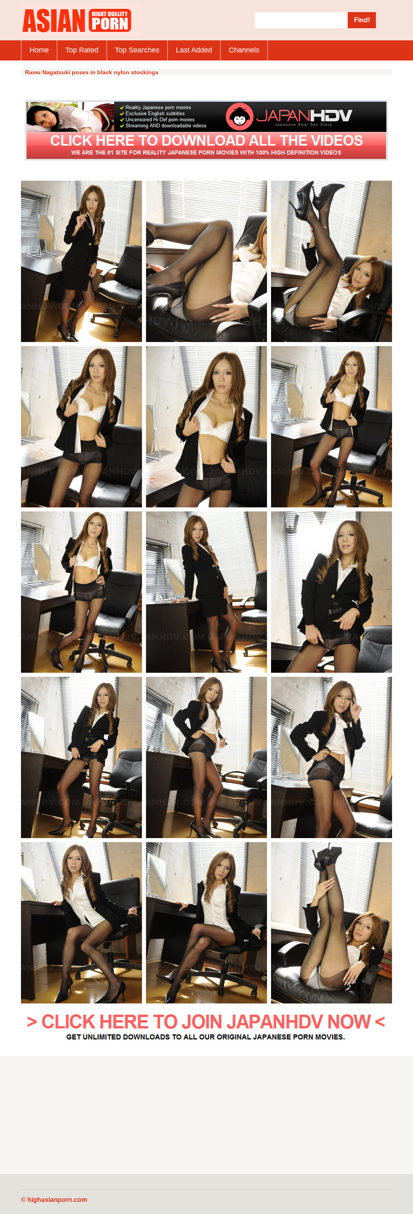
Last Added (194, 50)
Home (39, 50)
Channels (244, 50)
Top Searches (137, 50)
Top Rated (81, 50)
